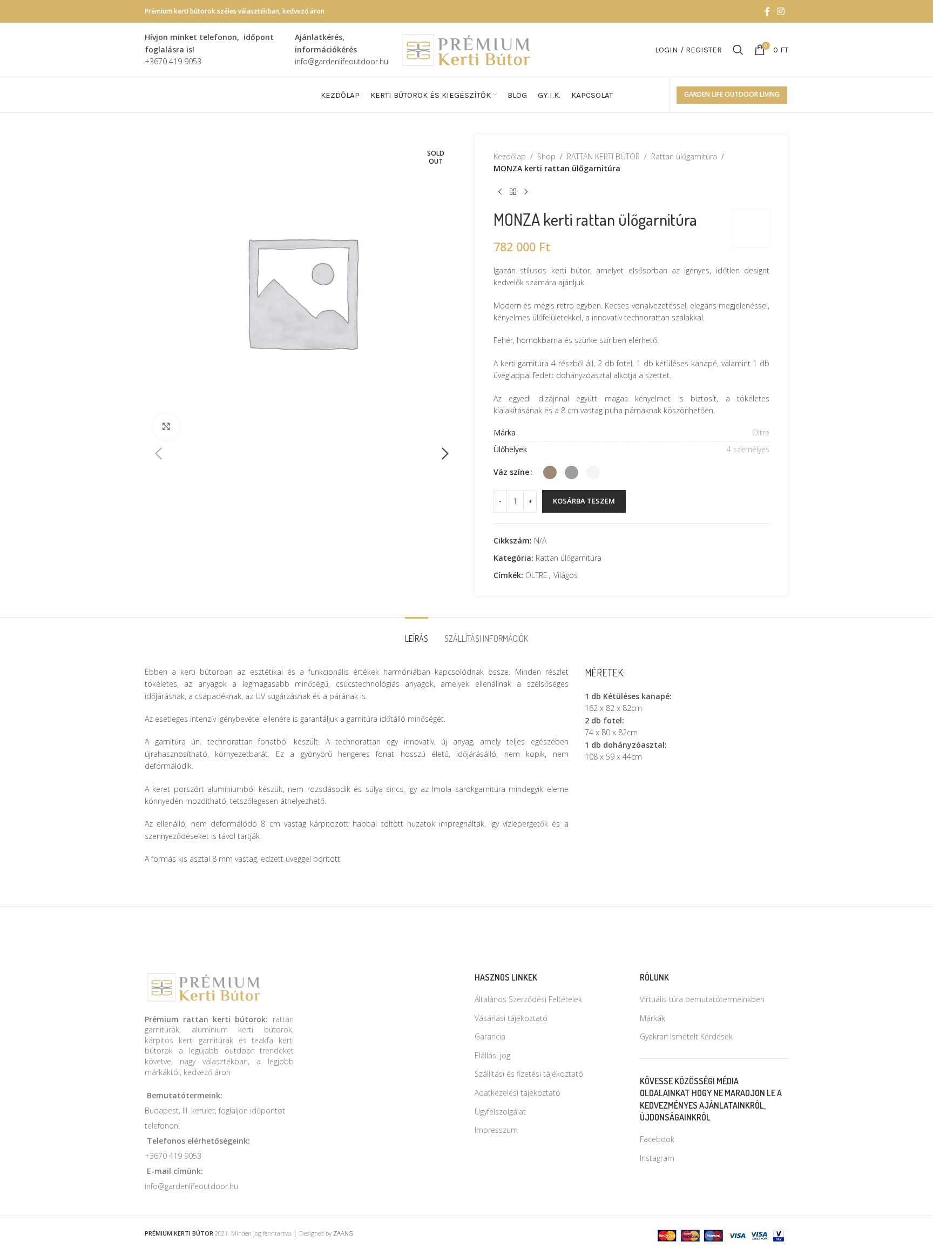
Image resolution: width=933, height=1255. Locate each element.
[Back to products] (512, 192)
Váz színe (511, 472)
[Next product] (525, 192)
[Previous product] (499, 192)
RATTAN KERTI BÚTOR (603, 156)
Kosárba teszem (584, 501)
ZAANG (343, 1233)
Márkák (652, 1018)
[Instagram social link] (781, 11)
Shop (546, 156)
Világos (565, 575)
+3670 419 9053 (173, 1156)
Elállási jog (492, 1055)
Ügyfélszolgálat (500, 1111)
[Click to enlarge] (166, 426)
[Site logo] (466, 49)
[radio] (550, 472)
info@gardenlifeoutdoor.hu (191, 1186)
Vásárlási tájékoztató (511, 1018)
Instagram (657, 1158)
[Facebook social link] (767, 11)
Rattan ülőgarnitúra (684, 156)
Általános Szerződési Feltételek (528, 999)
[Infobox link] (214, 49)
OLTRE (536, 575)
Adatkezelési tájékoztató (517, 1093)
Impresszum (496, 1130)
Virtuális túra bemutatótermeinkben (702, 999)
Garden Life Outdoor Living (732, 94)
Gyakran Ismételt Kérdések (686, 1036)
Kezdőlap (509, 156)
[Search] (738, 50)
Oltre (760, 432)
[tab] (416, 633)
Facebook (657, 1139)
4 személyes (748, 449)
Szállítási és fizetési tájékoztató (529, 1074)
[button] (158, 453)
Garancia (490, 1036)
